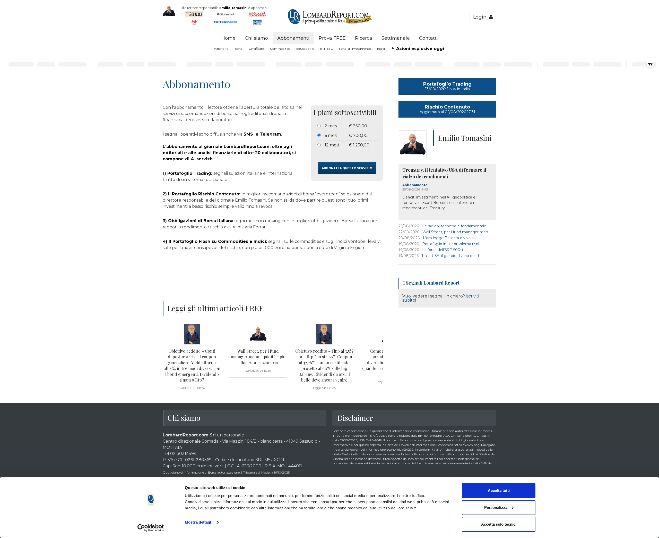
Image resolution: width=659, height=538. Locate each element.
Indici (381, 49)
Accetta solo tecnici (498, 524)
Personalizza (495, 507)
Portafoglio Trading (447, 86)
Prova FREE (332, 38)
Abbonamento (415, 185)
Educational (305, 49)
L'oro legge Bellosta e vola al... (450, 238)
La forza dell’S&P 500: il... (444, 249)
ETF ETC (326, 49)
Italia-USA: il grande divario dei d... (451, 255)
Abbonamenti (293, 38)
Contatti (428, 38)
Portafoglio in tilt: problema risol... (451, 244)
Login (481, 17)
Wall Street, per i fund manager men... (456, 232)
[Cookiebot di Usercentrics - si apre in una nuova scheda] (150, 528)
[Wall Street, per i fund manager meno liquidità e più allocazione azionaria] (258, 334)
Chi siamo (256, 38)
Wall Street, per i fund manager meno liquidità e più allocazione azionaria (258, 356)
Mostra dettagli (198, 522)
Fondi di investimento (355, 49)
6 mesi (331, 135)
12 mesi (332, 145)
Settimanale (395, 38)
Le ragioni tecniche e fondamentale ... (456, 226)
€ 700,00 (358, 135)
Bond (238, 49)
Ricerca (363, 38)
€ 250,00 (358, 125)
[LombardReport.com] (329, 23)
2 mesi (331, 125)
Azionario (221, 49)
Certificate (256, 49)
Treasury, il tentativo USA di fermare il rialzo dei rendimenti (444, 173)
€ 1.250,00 (359, 145)
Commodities (280, 49)
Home (228, 38)
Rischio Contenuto (447, 109)
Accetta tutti (499, 490)
